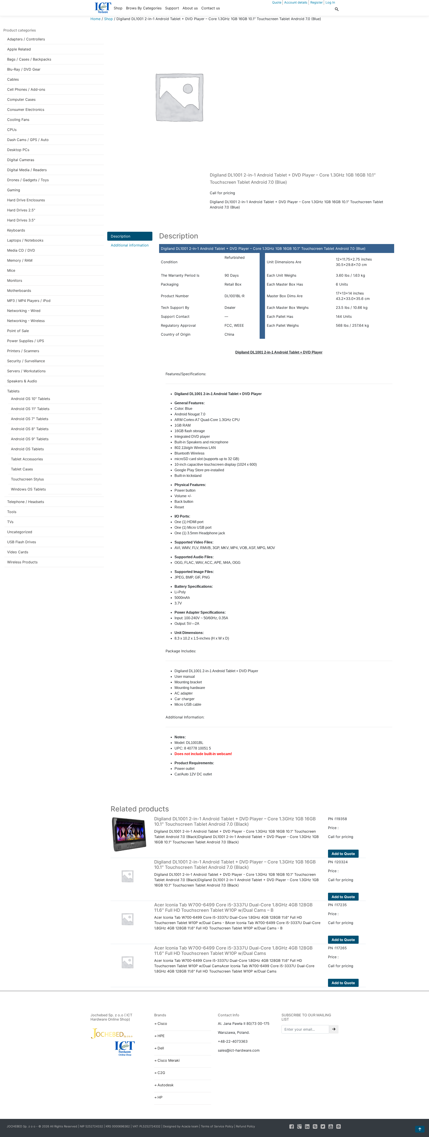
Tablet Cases (22, 469)
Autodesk (166, 1085)
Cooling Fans (18, 119)
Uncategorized (19, 532)
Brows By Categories (144, 8)
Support (172, 8)
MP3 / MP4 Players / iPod (28, 300)
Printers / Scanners (23, 351)
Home (95, 19)
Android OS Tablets (27, 449)
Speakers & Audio (22, 381)
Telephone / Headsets (25, 501)
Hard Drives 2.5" (21, 210)
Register (316, 2)
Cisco (162, 1023)
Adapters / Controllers (26, 39)
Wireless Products (22, 562)
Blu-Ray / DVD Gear (23, 69)
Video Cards (17, 552)
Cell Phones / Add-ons (26, 89)
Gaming (13, 190)
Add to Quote (343, 853)
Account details (295, 2)
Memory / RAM (19, 260)
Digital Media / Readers (27, 170)
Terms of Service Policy (217, 1126)
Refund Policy (245, 1126)
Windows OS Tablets (28, 489)
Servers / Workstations (26, 371)
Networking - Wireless (26, 320)
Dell (161, 1048)
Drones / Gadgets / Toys (28, 180)
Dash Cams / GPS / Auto (28, 139)
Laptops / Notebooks (25, 240)
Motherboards (19, 290)
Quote (276, 2)
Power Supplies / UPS (25, 341)
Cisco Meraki (169, 1060)
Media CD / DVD (21, 250)
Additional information (130, 245)
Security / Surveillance (26, 361)
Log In (330, 2)
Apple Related (19, 49)
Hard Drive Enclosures (26, 200)
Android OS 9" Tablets (29, 439)
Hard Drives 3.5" (21, 220)
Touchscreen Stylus (27, 479)
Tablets (13, 391)
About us (190, 8)
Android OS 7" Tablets (29, 419)
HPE (161, 1036)
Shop (118, 8)
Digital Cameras (20, 160)
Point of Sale (18, 330)
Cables (13, 79)
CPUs (12, 129)
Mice (11, 270)
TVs (10, 522)
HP (160, 1097)
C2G (161, 1072)
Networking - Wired (23, 310)
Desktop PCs (18, 149)
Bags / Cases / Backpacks (29, 59)
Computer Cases (21, 99)
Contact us (210, 8)
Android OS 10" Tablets (30, 398)
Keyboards (16, 230)
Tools (11, 512)
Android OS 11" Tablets (30, 408)
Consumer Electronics (25, 109)
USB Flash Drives (21, 542)
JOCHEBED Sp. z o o (21, 1126)
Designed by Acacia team (180, 1126)
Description (120, 236)
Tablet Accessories (27, 459)
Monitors (14, 280)
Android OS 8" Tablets (29, 429)
